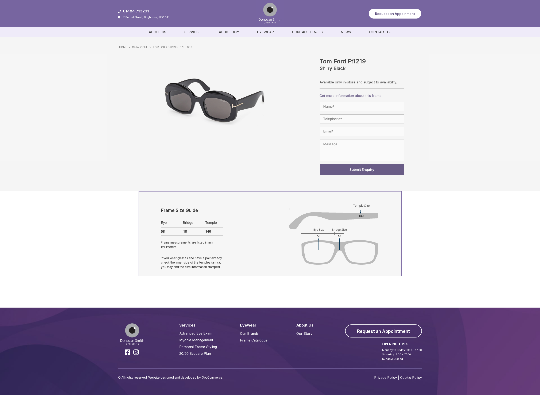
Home (123, 47)
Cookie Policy (411, 377)
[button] (395, 14)
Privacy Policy (385, 377)
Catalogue (140, 47)
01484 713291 (136, 11)
